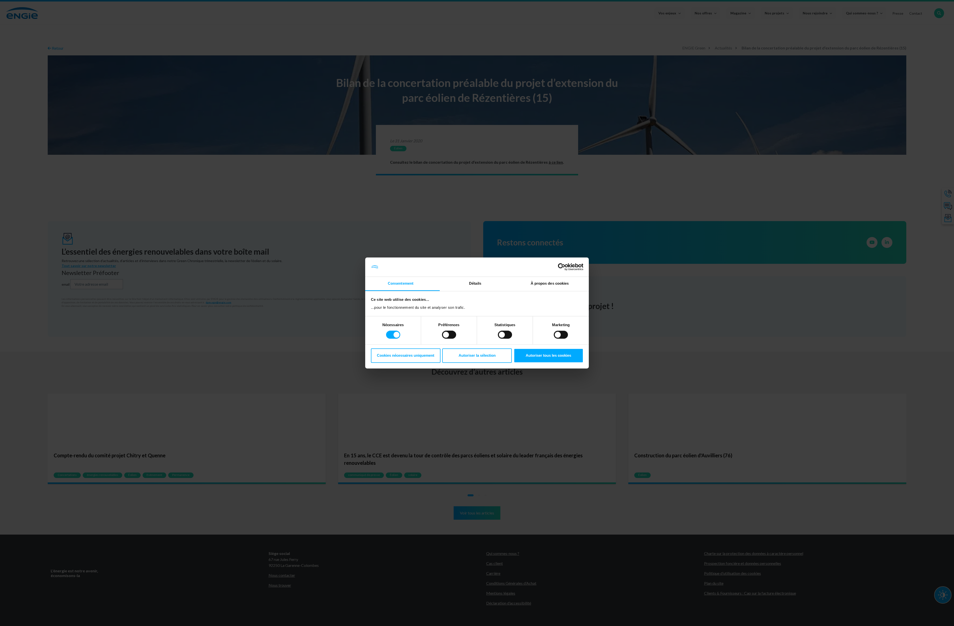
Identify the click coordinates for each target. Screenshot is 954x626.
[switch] (449, 335)
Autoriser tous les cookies (548, 355)
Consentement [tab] (400, 283)
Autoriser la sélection (477, 355)
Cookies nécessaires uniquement (405, 355)
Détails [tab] (475, 283)
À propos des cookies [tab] (550, 283)
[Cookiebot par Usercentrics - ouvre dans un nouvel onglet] (561, 267)
